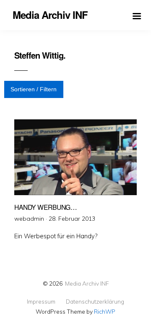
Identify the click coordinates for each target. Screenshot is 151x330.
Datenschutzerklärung (95, 301)
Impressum (41, 301)
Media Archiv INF (87, 283)
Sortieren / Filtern (33, 89)
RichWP (104, 311)
